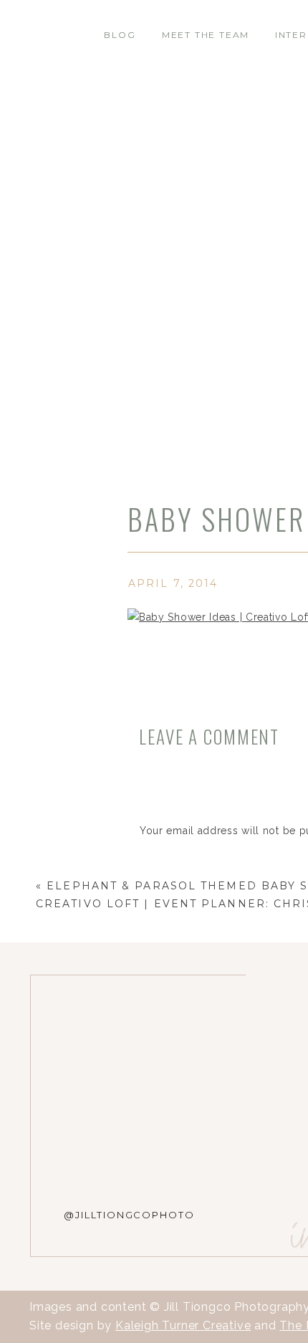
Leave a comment (209, 736)
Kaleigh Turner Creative (183, 1325)
